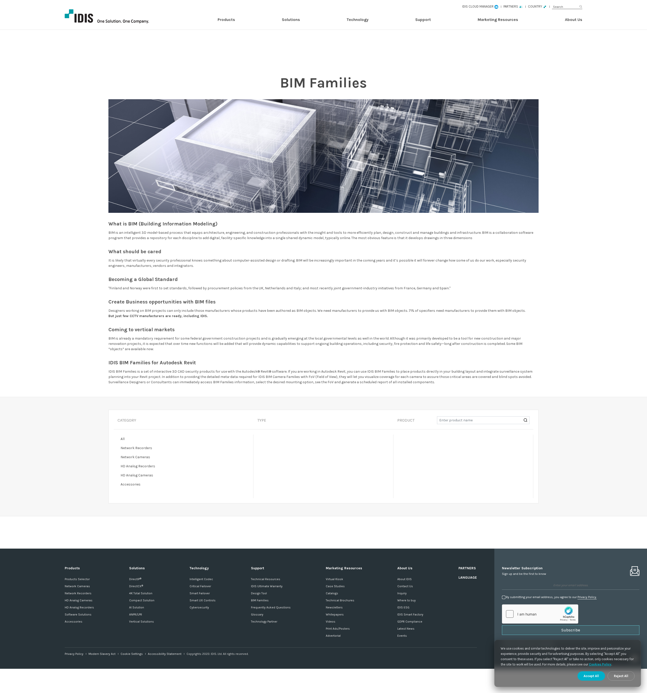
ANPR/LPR (135, 614)
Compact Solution (141, 600)
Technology (357, 19)
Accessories (73, 621)
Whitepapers (335, 614)
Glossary (257, 614)
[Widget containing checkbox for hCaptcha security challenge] (540, 614)
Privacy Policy (74, 654)
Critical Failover (200, 586)
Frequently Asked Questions (271, 607)
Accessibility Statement (164, 654)
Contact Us (405, 586)
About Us (573, 19)
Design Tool (259, 593)
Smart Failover (200, 593)
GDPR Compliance (409, 621)
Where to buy (406, 600)
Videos (330, 621)
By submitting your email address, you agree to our (551, 597)
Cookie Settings (132, 654)
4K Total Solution (140, 593)
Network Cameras (77, 586)
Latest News (405, 628)
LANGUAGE (467, 577)
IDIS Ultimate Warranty (267, 586)
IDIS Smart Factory (410, 614)
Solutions (291, 19)
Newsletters (334, 607)
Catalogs (332, 593)
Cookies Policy (600, 664)
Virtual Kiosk (334, 579)
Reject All (621, 676)
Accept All (591, 676)
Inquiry (402, 593)
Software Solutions (78, 614)
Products (226, 19)
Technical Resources (265, 579)
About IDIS (404, 579)
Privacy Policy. (587, 597)
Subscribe (570, 630)
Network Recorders (78, 593)
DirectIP (135, 579)
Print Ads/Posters (338, 628)
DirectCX (136, 586)
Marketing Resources (498, 19)
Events (402, 635)
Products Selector (77, 579)
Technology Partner (264, 621)
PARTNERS (467, 568)
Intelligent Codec (201, 579)
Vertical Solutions (141, 621)
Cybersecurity (199, 607)
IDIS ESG (403, 607)
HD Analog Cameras (79, 600)
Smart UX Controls (203, 600)
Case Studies (335, 586)
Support (423, 19)
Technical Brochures (340, 600)
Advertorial (333, 635)
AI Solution (136, 607)
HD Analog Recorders (79, 607)
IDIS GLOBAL (115, 16)
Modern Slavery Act (101, 654)
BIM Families (260, 600)
